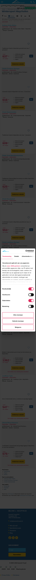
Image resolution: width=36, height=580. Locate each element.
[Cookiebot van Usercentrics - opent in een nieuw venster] (25, 251)
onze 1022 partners (13, 266)
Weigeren (18, 327)
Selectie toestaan (18, 321)
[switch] (31, 294)
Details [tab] (16, 256)
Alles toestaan (18, 315)
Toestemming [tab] (6, 256)
